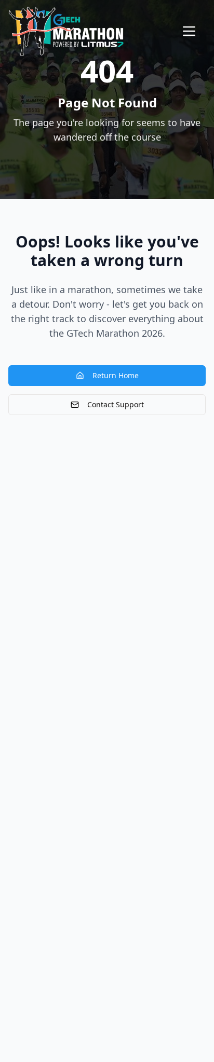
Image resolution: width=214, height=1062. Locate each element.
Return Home (115, 375)
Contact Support (115, 404)
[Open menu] (189, 31)
